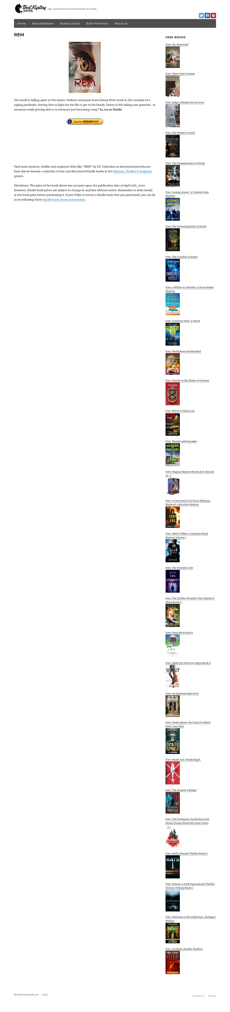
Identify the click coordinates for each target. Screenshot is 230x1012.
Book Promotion (97, 23)
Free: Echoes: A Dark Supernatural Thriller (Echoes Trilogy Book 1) (190, 885)
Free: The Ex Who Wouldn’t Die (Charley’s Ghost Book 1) (190, 600)
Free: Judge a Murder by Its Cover (185, 102)
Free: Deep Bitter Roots (179, 632)
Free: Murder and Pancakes (181, 441)
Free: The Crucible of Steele (182, 256)
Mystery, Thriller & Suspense (132, 171)
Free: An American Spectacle (182, 693)
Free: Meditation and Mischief (183, 351)
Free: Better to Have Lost (180, 410)
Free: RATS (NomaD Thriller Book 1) (187, 853)
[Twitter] (201, 15)
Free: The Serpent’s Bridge (181, 790)
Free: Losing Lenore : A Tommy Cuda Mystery (187, 194)
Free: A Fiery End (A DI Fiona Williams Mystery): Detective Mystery (188, 502)
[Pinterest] (213, 15)
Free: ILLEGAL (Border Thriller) (184, 949)
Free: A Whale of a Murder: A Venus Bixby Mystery (190, 289)
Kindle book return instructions (64, 199)
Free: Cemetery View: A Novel (183, 320)
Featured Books (43, 23)
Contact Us (198, 995)
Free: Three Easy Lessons (180, 73)
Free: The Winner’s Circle (180, 132)
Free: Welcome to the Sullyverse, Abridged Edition (190, 918)
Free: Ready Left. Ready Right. (183, 759)
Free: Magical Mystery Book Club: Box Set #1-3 (190, 473)
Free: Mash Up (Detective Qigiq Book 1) (188, 663)
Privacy (212, 995)
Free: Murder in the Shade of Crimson (187, 380)
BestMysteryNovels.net (26, 994)
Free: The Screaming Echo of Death (186, 226)
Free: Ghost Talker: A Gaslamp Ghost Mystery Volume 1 (187, 535)
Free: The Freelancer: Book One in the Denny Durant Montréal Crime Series (187, 821)
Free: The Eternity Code (179, 567)
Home (21, 23)
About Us (121, 23)
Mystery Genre (70, 23)
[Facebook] (207, 15)
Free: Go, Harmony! (177, 44)
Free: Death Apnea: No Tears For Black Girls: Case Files (188, 724)
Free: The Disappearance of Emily (185, 163)
